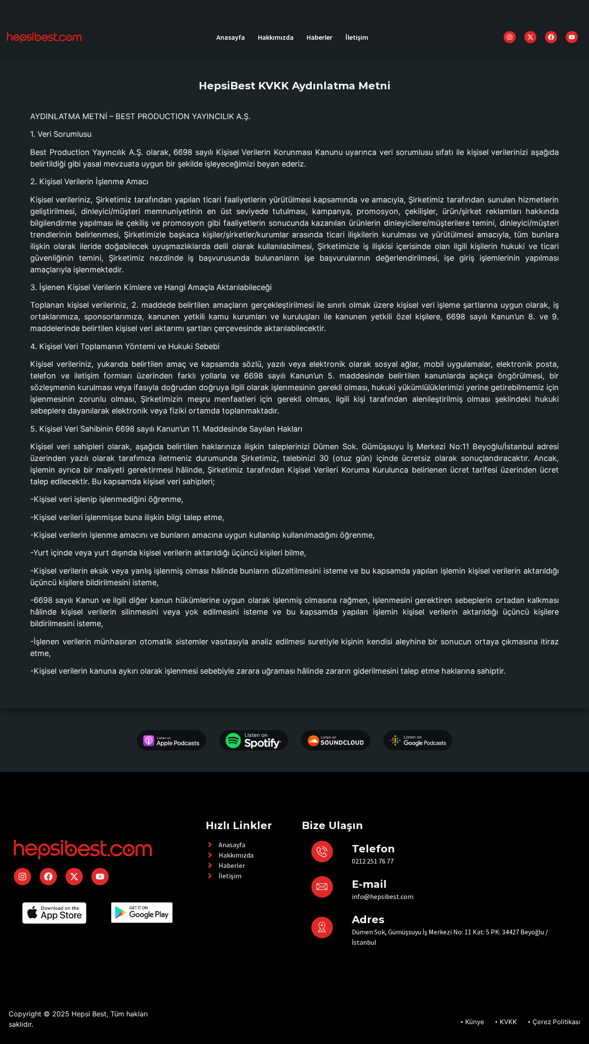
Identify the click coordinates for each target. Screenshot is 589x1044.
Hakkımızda (276, 37)
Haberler (319, 37)
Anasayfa (230, 37)
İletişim (356, 37)
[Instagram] (510, 37)
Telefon (373, 848)
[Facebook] (551, 37)
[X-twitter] (530, 37)
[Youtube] (572, 37)
